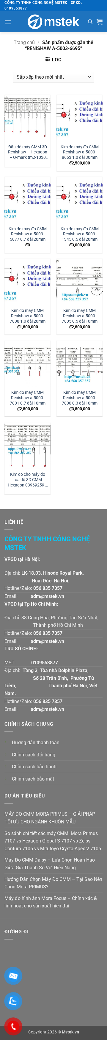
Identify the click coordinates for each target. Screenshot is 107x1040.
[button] (8, 22)
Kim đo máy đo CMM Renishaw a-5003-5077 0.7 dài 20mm (28, 234)
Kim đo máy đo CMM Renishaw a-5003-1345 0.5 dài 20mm (80, 234)
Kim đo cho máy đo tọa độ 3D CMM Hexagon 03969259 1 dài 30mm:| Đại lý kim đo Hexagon (28, 480)
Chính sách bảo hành (34, 766)
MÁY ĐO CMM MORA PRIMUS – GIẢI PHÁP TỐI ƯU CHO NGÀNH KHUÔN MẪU (49, 818)
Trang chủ (24, 42)
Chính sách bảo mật (33, 779)
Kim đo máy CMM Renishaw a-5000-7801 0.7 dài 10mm (27, 397)
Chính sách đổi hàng (33, 755)
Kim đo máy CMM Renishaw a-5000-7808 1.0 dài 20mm (27, 315)
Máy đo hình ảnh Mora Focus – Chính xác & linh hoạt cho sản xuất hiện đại (50, 902)
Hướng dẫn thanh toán (35, 742)
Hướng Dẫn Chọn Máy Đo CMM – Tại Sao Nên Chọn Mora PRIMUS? (53, 883)
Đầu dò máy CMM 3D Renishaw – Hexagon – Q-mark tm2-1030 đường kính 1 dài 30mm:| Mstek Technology (27, 152)
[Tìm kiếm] (90, 21)
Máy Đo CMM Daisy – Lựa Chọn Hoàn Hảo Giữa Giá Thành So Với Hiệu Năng (49, 863)
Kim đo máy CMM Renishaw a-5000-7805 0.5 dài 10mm (79, 315)
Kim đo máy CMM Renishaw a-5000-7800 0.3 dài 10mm (79, 397)
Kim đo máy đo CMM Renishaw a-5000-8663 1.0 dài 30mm (80, 152)
